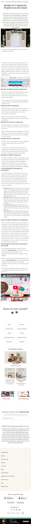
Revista (3, 462)
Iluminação (21, 341)
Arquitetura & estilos (9, 337)
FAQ (2, 483)
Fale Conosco (4, 479)
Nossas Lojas (4, 459)
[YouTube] (11, 510)
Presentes (21, 324)
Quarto (9, 333)
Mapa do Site (4, 486)
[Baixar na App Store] (22, 498)
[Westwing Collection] (10, 503)
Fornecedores (4, 473)
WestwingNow (12, 250)
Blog (2, 469)
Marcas (3, 456)
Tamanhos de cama (21, 337)
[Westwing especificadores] (20, 503)
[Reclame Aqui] (22, 513)
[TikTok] (17, 510)
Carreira (3, 466)
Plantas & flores (9, 328)
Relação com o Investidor (8, 476)
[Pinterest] (14, 510)
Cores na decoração (22, 328)
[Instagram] (19, 510)
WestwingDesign (11, 260)
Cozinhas (22, 333)
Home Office (9, 341)
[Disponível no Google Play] (9, 498)
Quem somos (4, 452)
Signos (9, 324)
